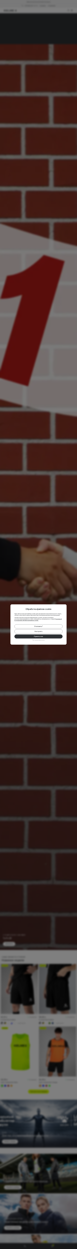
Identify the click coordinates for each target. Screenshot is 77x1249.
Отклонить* (38, 626)
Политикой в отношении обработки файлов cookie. (38, 619)
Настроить (38, 631)
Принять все (38, 636)
